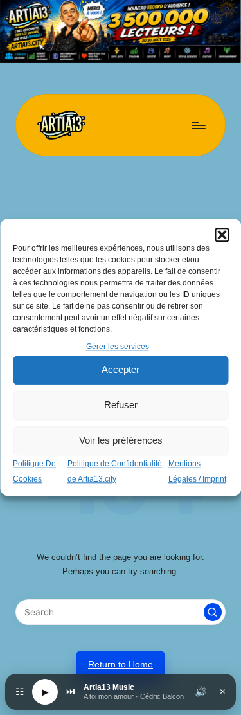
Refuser (121, 405)
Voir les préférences (121, 440)
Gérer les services (117, 346)
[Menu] (198, 125)
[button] (221, 234)
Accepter (120, 370)
